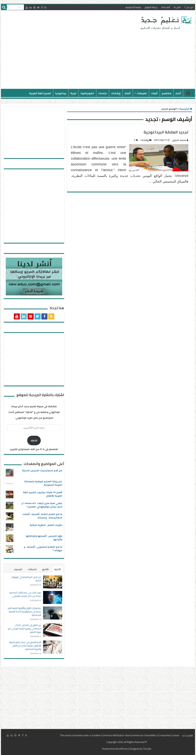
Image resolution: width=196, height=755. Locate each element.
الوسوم (18, 569)
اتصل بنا (177, 7)
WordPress (121, 748)
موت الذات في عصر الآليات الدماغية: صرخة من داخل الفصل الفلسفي (25, 594)
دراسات (102, 93)
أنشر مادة (165, 7)
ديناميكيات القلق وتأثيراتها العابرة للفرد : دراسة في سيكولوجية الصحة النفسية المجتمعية (23, 611)
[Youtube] (26, 7)
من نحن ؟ (189, 7)
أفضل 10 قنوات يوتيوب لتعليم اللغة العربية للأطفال (42, 494)
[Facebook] (42, 7)
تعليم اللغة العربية (40, 93)
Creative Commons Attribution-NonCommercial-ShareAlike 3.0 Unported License (135, 735)
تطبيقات (142, 93)
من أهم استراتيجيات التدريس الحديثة (42, 470)
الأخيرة (57, 569)
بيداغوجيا (60, 93)
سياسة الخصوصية (133, 7)
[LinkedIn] (30, 7)
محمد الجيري (179, 140)
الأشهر (45, 569)
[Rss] (45, 7)
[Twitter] (38, 7)
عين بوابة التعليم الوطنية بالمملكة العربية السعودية (43, 483)
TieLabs (147, 748)
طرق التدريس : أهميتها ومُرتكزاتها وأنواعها (44, 538)
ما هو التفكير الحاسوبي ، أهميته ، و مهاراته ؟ (43, 548)
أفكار (128, 93)
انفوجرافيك (87, 93)
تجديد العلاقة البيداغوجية (166, 132)
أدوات (154, 93)
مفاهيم (166, 93)
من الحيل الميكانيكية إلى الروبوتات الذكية (26, 579)
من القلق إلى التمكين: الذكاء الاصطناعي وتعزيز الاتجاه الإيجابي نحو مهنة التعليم (24, 628)
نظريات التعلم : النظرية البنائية (46, 525)
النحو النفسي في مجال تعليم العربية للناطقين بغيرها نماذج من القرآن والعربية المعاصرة (25, 645)
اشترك (34, 440)
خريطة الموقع (151, 7)
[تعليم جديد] (165, 22)
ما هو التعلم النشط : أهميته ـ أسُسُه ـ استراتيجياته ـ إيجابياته (42, 516)
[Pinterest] (34, 7)
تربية (73, 93)
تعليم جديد (187, 735)
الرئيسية (188, 93)
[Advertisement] (73, 58)
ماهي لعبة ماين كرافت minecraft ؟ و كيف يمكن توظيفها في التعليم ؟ (41, 505)
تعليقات (32, 569)
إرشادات (115, 93)
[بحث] (4, 7)
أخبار (178, 93)
